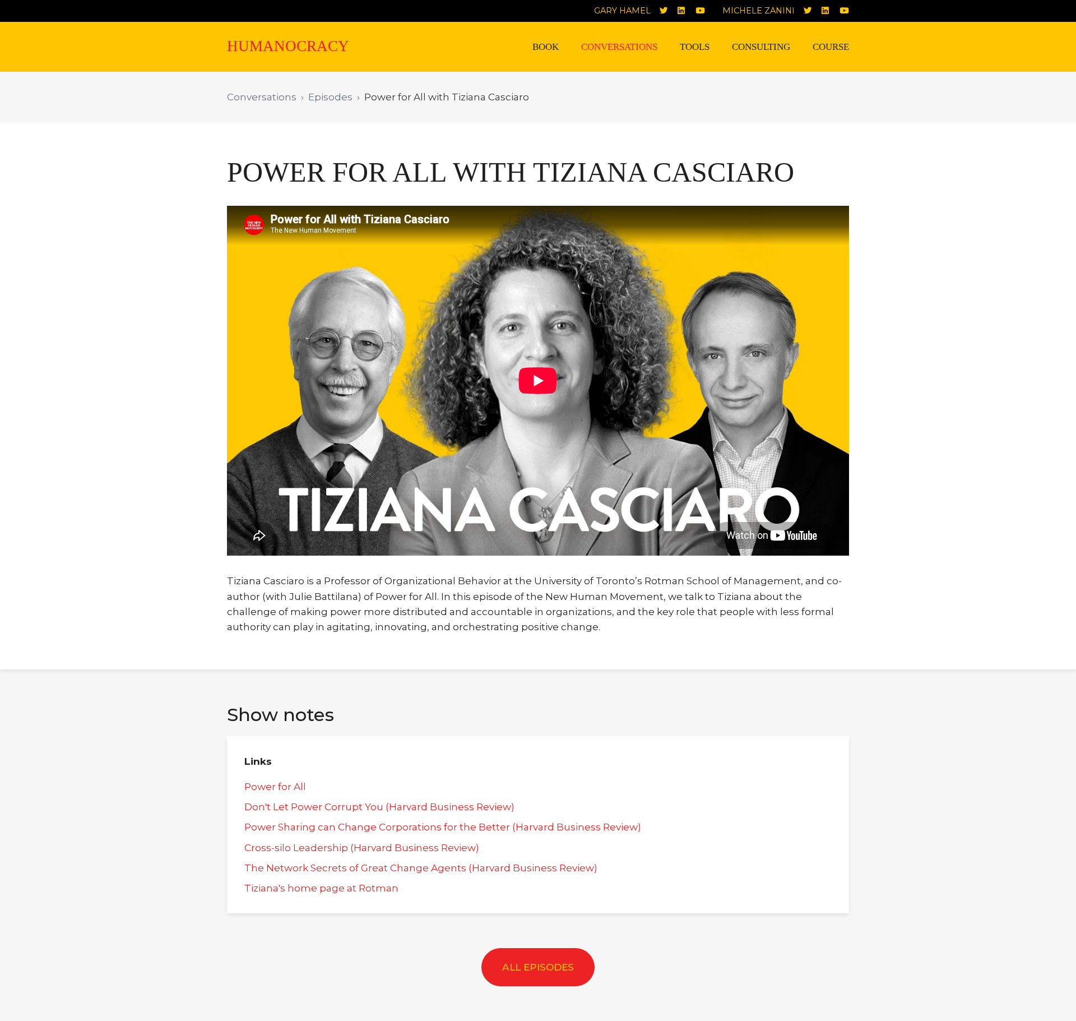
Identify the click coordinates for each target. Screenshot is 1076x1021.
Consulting (761, 46)
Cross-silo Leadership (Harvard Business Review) (361, 847)
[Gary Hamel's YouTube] (704, 11)
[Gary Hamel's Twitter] (669, 11)
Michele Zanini (758, 11)
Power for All (275, 786)
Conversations (619, 46)
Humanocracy (288, 46)
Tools (694, 46)
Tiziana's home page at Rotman (321, 888)
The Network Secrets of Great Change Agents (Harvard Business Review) (420, 868)
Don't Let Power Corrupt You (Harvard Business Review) (379, 806)
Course (831, 46)
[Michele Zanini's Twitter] (813, 11)
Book (545, 46)
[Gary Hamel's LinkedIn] (686, 11)
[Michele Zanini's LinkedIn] (831, 11)
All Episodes (538, 967)
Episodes (330, 97)
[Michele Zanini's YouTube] (848, 11)
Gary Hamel (622, 11)
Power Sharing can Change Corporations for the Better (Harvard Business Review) (442, 827)
